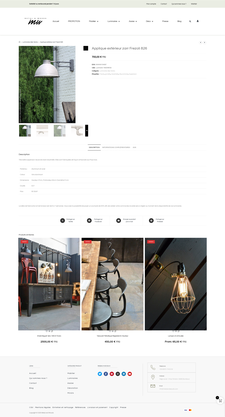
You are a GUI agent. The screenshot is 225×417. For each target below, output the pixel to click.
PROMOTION (74, 21)
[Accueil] (19, 42)
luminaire (125, 74)
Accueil (56, 21)
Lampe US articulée (175, 336)
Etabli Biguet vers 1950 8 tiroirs (49, 336)
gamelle (107, 74)
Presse (165, 21)
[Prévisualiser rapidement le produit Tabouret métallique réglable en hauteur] (142, 242)
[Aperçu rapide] (49, 331)
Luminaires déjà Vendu (107, 71)
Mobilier (92, 21)
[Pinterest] (112, 374)
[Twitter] (100, 374)
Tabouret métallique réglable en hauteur (112, 336)
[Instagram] (118, 374)
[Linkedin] (124, 374)
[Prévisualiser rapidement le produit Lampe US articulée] (205, 242)
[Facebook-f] (106, 374)
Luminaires (112, 21)
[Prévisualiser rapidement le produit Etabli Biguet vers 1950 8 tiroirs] (79, 242)
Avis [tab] (134, 147)
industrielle (114, 74)
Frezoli (102, 74)
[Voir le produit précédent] (200, 42)
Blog (179, 21)
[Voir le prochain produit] (204, 42)
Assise (131, 21)
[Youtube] (130, 374)
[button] (190, 21)
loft (120, 74)
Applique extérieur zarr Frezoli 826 (51, 42)
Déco (148, 21)
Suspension (133, 74)
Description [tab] (94, 147)
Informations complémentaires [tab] (116, 147)
